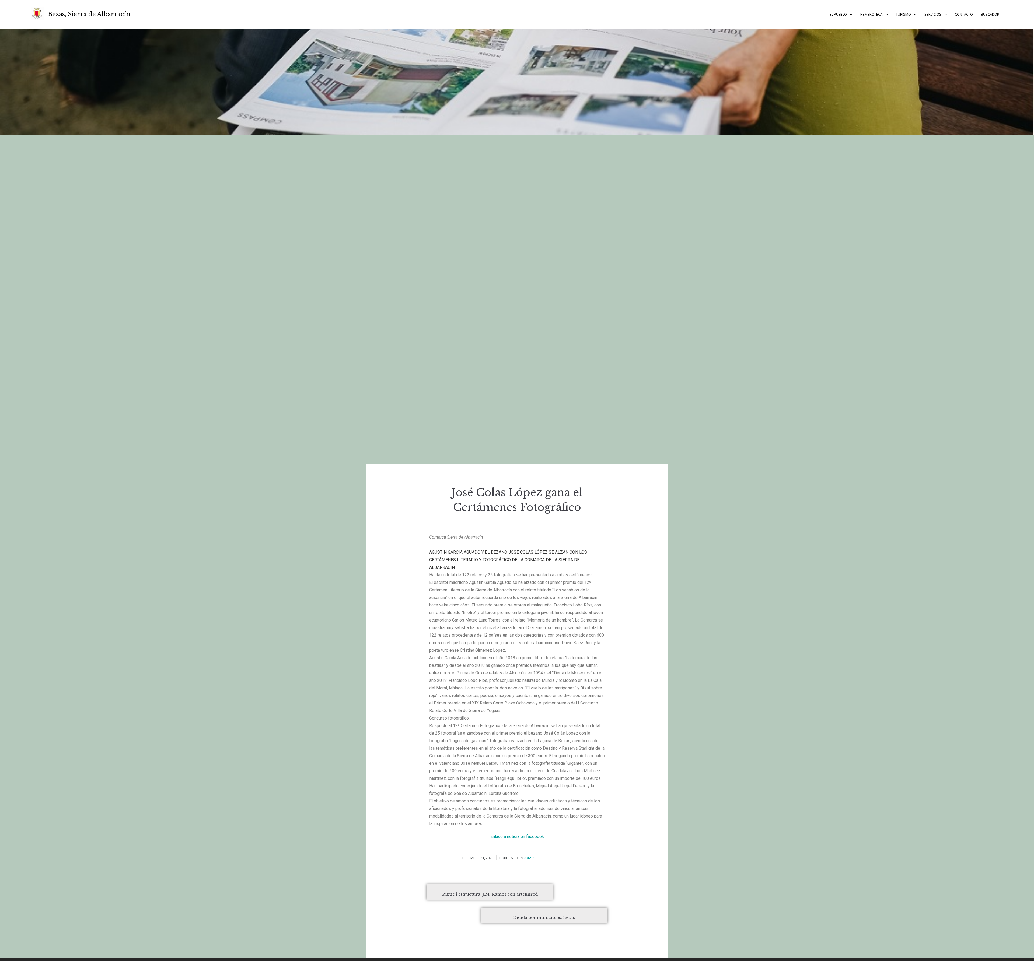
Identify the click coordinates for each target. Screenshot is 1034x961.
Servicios (932, 14)
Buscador (990, 14)
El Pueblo (838, 14)
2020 (529, 857)
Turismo (903, 14)
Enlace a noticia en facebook (517, 836)
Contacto (964, 14)
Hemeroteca (871, 14)
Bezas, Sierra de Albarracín (89, 14)
